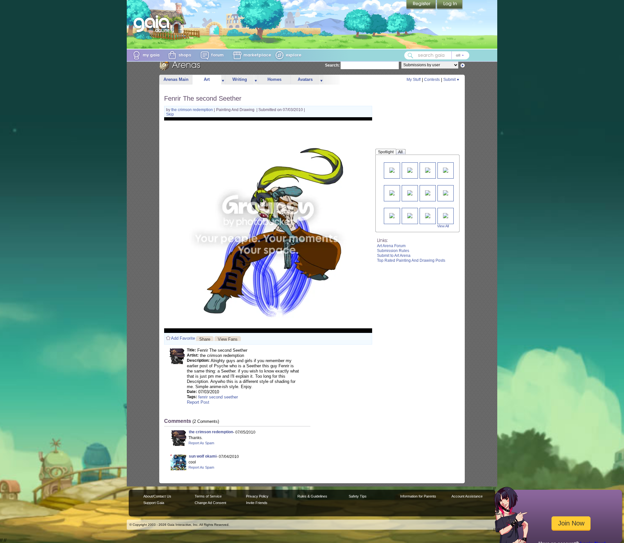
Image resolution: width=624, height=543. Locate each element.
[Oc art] (427, 169)
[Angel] (409, 215)
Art (207, 79)
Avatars (305, 79)
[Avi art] (392, 192)
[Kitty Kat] (427, 192)
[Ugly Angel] (445, 192)
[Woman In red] (392, 215)
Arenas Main (175, 79)
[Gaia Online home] (153, 23)
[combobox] (436, 55)
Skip (170, 114)
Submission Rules (393, 250)
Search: (332, 65)
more (223, 79)
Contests (432, 79)
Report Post (198, 402)
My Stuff (414, 79)
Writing (239, 79)
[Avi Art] (409, 192)
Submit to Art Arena (393, 255)
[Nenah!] (392, 169)
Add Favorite (183, 338)
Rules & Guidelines (312, 496)
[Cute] (427, 215)
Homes (274, 79)
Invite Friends (256, 503)
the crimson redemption (192, 109)
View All (443, 226)
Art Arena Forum (391, 246)
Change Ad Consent (210, 503)
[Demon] (445, 215)
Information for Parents (418, 496)
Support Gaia (153, 503)
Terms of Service (208, 496)
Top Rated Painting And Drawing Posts (411, 260)
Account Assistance (467, 496)
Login (450, 5)
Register (421, 5)
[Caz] (409, 169)
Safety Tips (358, 496)
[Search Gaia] (410, 55)
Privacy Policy (257, 496)
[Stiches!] (445, 169)
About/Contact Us (157, 496)
